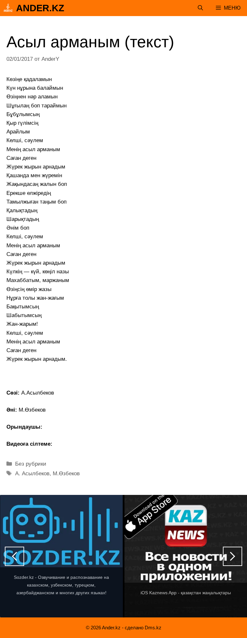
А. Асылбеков (32, 473)
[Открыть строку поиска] (200, 8)
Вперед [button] (232, 556)
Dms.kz (153, 627)
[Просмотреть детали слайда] (61, 556)
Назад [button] (14, 556)
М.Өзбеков (66, 473)
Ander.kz (40, 8)
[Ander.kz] (8, 8)
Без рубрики (30, 464)
